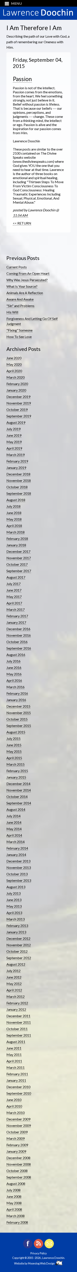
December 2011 (18, 1016)
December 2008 (18, 1158)
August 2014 (15, 809)
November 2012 (18, 945)
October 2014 (17, 796)
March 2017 (15, 609)
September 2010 (18, 1093)
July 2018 (13, 506)
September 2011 (18, 1035)
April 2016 (14, 680)
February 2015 (17, 771)
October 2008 (17, 1171)
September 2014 (18, 803)
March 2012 (15, 996)
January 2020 (16, 390)
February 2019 (17, 461)
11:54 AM (20, 215)
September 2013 (18, 880)
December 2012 (18, 938)
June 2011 (13, 1048)
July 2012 (13, 971)
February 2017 (17, 616)
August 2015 (15, 732)
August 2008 (15, 1183)
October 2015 (17, 719)
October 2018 (17, 487)
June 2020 (13, 358)
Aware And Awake (20, 299)
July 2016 (13, 661)
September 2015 (18, 726)
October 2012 (17, 951)
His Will (12, 312)
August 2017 (15, 577)
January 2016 (16, 700)
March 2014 (15, 842)
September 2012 (18, 958)
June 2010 (13, 1100)
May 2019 (14, 442)
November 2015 (18, 713)
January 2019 (16, 467)
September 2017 (18, 571)
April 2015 (14, 758)
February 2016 (17, 693)
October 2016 (17, 642)
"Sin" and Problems (20, 306)
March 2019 (15, 455)
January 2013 (16, 932)
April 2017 (14, 603)
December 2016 (18, 629)
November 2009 (18, 1125)
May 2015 (14, 751)
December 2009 (18, 1119)
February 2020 (17, 384)
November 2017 (18, 558)
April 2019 (14, 448)
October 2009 (17, 1132)
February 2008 (17, 1222)
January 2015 (16, 777)
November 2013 (18, 867)
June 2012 (13, 977)
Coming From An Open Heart (27, 273)
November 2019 (18, 403)
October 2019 (17, 409)
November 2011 (18, 1022)
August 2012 (15, 964)
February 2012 (17, 1003)
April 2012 (14, 990)
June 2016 (13, 667)
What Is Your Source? (21, 286)
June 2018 (13, 513)
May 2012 (14, 984)
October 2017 (17, 564)
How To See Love (19, 337)
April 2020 (14, 371)
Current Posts (16, 267)
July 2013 (13, 893)
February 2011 (17, 1074)
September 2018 (18, 493)
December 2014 (18, 784)
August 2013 (15, 887)
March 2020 (15, 377)
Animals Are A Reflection (24, 293)
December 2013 (18, 861)
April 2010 (14, 1106)
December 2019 (18, 397)
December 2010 (18, 1087)
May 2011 (14, 1054)
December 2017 (18, 551)
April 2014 (14, 835)
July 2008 (13, 1190)
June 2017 (13, 590)
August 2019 (15, 422)
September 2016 (18, 648)
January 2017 (16, 622)
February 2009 (17, 1145)
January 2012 (16, 1009)
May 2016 (14, 674)
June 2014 (13, 822)
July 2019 (13, 429)
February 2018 (17, 538)
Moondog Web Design (42, 1263)
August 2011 (15, 1042)
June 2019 (13, 435)
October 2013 (17, 874)
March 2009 (15, 1138)
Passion (22, 78)
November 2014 (18, 790)
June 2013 (13, 900)
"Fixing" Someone (19, 330)
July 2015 (13, 738)
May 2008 (14, 1203)
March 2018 (15, 532)
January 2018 (16, 545)
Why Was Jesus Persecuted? (27, 280)
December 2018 (18, 474)
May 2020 (14, 364)
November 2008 (18, 1164)
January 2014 (16, 855)
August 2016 (15, 655)
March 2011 (15, 1067)
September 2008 (18, 1177)
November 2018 (18, 480)
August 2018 (15, 500)
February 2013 (17, 925)
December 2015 (18, 706)
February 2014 (17, 848)
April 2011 (14, 1061)
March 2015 (15, 764)
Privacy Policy (38, 1253)
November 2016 (18, 635)
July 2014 (13, 816)
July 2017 (13, 584)
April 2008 (14, 1209)
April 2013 (14, 913)
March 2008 (15, 1216)
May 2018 (14, 519)
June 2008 (13, 1196)
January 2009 (16, 1151)
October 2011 (17, 1029)
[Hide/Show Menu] (11, 3)
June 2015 (13, 745)
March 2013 (15, 919)
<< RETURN (22, 223)
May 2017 (14, 597)
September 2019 (18, 416)
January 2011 (16, 1080)
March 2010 (15, 1113)
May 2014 (14, 829)
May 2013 (14, 906)
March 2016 (15, 687)
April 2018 (14, 526)
